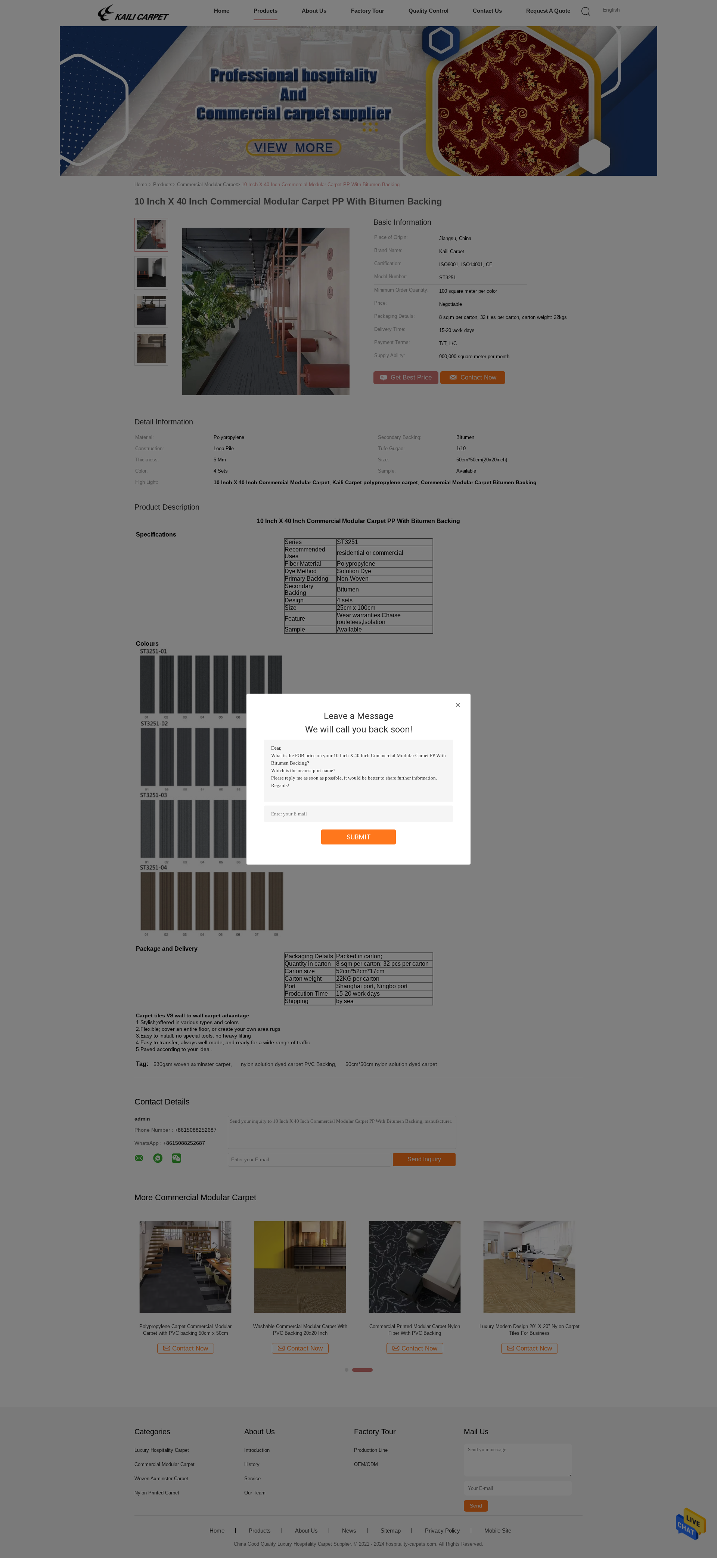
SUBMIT (359, 837)
